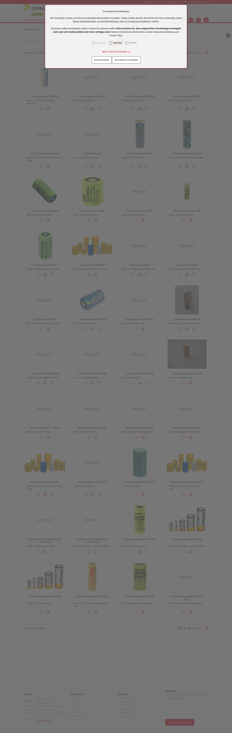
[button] (116, 52)
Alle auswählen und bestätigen (126, 60)
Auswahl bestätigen (101, 60)
